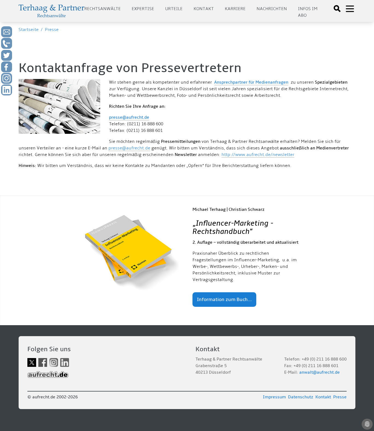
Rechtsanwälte (102, 9)
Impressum (274, 397)
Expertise (143, 9)
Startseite (29, 29)
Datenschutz (300, 397)
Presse (52, 29)
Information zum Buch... (224, 299)
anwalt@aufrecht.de (319, 372)
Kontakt (204, 9)
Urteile (174, 9)
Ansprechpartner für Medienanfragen (251, 82)
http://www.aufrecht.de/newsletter (257, 154)
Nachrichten (272, 9)
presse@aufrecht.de (129, 148)
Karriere (235, 9)
